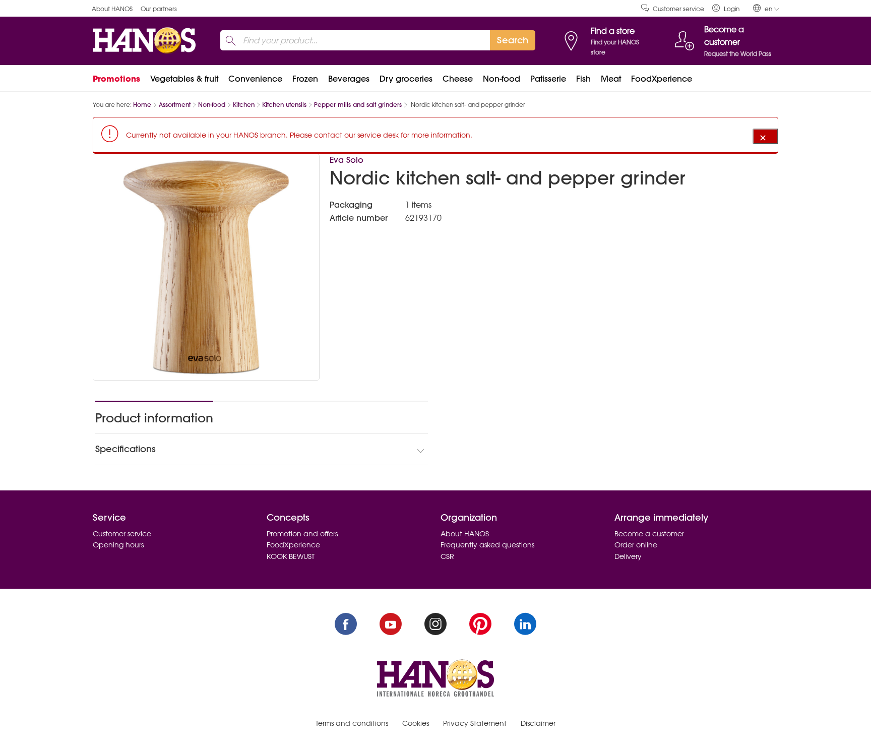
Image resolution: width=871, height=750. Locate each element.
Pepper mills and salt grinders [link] (358, 104)
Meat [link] (611, 78)
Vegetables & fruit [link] (184, 78)
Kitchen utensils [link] (284, 104)
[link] (725, 8)
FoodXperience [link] (661, 78)
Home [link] (142, 104)
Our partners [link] (159, 9)
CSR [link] (447, 556)
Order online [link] (635, 545)
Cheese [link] (458, 78)
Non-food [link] (501, 78)
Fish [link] (583, 78)
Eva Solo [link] (346, 159)
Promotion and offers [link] (302, 534)
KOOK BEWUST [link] (291, 556)
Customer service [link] (678, 9)
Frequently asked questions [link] (487, 545)
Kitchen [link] (244, 104)
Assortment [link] (175, 104)
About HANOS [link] (112, 9)
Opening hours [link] (118, 545)
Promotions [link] (116, 78)
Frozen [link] (305, 78)
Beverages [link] (348, 78)
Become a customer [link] (649, 534)
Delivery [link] (628, 556)
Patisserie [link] (548, 78)
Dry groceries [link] (406, 78)
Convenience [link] (255, 78)
